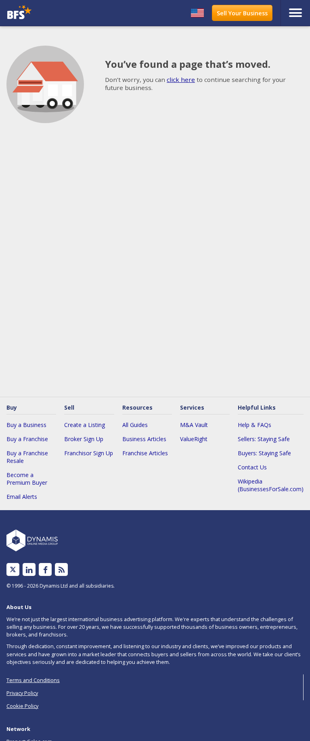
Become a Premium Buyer (26, 478)
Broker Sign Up (83, 439)
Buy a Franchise (27, 439)
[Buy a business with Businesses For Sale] (42, 13)
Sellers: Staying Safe (264, 439)
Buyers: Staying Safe (264, 453)
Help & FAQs (254, 425)
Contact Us (252, 467)
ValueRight (193, 439)
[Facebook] (45, 569)
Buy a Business (26, 425)
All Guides (135, 425)
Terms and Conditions (33, 680)
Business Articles (144, 439)
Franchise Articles (145, 453)
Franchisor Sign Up (88, 453)
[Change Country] (197, 12)
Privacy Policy (22, 693)
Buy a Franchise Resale (27, 457)
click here (181, 79)
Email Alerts (21, 496)
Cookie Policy (22, 706)
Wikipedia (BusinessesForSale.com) (271, 485)
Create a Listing (84, 425)
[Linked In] (29, 569)
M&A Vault (194, 425)
